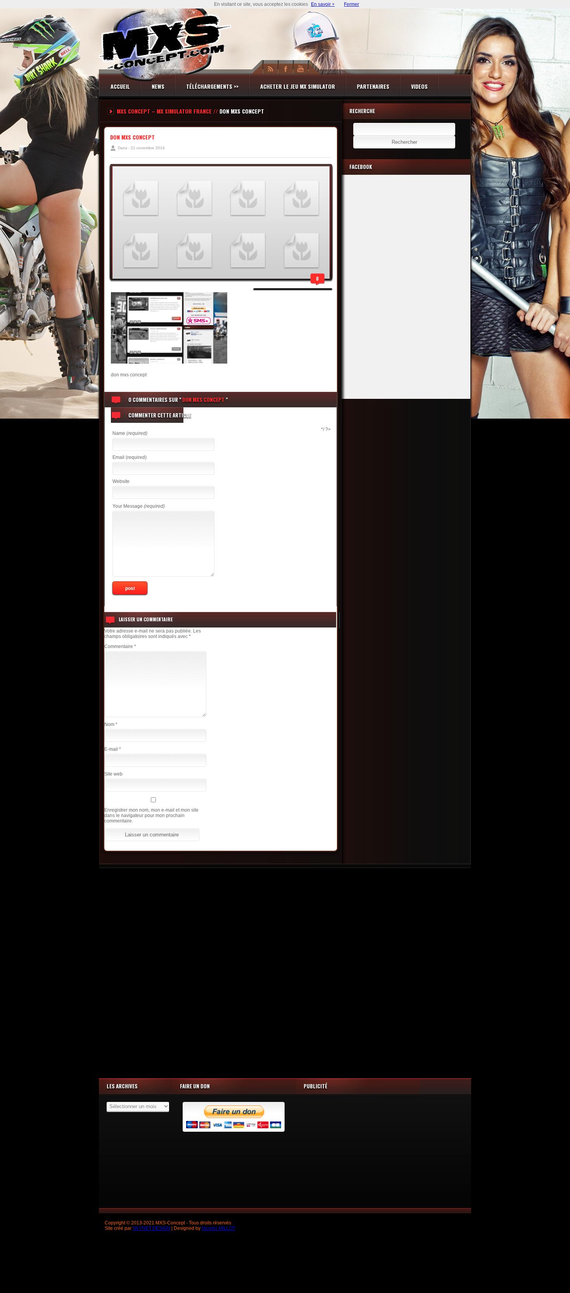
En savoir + (323, 4)
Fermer (351, 4)
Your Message (138, 506)
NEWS (158, 86)
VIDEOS (419, 86)
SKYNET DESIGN (151, 1228)
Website (121, 481)
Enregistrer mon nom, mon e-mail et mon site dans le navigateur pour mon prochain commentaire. (151, 815)
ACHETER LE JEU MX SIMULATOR (297, 86)
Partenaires (373, 86)
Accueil (120, 86)
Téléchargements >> (212, 86)
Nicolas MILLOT (218, 1228)
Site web (113, 774)
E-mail (112, 749)
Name (129, 433)
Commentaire (120, 646)
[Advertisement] (285, 971)
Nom (110, 724)
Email (129, 457)
